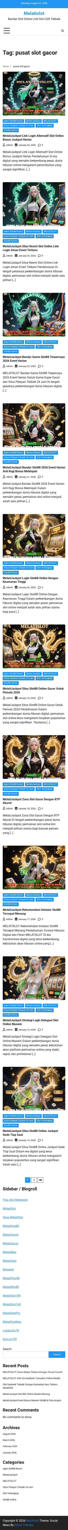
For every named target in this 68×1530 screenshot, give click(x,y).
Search (7, 1349)
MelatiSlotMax (12, 1322)
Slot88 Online (10, 130)
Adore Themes (24, 1525)
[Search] (62, 31)
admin (9, 145)
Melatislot (34, 13)
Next (40, 1180)
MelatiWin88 (11, 1287)
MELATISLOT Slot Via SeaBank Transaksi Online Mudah (31, 1378)
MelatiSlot (9, 1208)
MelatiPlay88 (11, 1278)
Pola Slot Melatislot (15, 1200)
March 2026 (9, 1440)
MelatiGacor (10, 1243)
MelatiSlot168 (12, 1304)
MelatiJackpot (33, 121)
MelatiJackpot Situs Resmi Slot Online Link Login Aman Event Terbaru (31, 248)
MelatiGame (10, 1234)
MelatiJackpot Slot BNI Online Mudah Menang (26, 1394)
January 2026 (10, 1452)
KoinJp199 (10, 1339)
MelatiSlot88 (11, 1226)
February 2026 (10, 1446)
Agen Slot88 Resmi (13, 121)
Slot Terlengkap (44, 125)
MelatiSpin (10, 1261)
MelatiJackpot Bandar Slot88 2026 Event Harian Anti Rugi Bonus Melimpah (34, 469)
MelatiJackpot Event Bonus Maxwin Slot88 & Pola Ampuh (32, 1400)
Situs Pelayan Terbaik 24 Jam (18, 125)
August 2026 (9, 1434)
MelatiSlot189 (12, 1295)
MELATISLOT (50, 121)
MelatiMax (9, 1252)
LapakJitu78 (11, 1330)
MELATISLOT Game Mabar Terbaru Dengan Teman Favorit (32, 1372)
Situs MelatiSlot (13, 1217)
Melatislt (8, 1269)
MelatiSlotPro (11, 1313)
